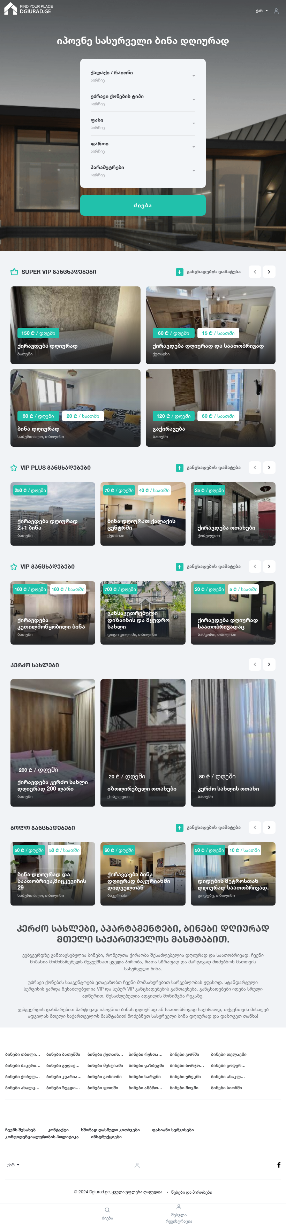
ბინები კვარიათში (66, 1076)
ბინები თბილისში (24, 1054)
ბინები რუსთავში (147, 1054)
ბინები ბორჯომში (188, 1065)
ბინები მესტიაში (105, 1065)
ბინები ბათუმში (63, 1054)
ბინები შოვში (184, 1087)
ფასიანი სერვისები (173, 1129)
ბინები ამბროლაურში (149, 1087)
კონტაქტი (58, 1129)
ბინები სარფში (145, 1076)
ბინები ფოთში (103, 1087)
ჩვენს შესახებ (20, 1129)
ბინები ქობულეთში (25, 1076)
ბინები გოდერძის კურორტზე (231, 1065)
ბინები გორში (184, 1054)
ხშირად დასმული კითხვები (110, 1129)
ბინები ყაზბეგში (146, 1065)
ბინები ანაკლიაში (230, 1076)
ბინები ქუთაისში (106, 1054)
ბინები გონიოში (105, 1076)
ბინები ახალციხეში (25, 1087)
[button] (269, 271)
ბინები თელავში (229, 1054)
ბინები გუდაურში (64, 1065)
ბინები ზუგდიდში (65, 1087)
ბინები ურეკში (185, 1076)
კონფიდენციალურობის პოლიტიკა (42, 1136)
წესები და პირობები (191, 1192)
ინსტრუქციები (106, 1136)
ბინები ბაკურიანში (25, 1065)
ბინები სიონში (226, 1087)
